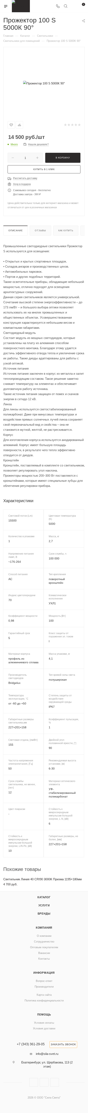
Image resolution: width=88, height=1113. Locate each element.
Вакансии (44, 953)
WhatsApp (54, 1082)
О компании (44, 935)
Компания (44, 927)
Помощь (44, 1014)
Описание (15, 230)
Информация (44, 972)
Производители (44, 986)
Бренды (44, 913)
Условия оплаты (44, 1022)
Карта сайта (44, 994)
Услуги (44, 905)
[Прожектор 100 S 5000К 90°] (44, 83)
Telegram (44, 1082)
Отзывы (40, 230)
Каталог (44, 897)
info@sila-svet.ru (47, 1053)
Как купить (65, 230)
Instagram (33, 1082)
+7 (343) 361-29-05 (31, 1044)
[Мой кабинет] (73, 6)
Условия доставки (44, 1028)
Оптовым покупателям (44, 947)
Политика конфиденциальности (44, 1000)
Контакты (44, 958)
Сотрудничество (44, 941)
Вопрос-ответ (44, 980)
